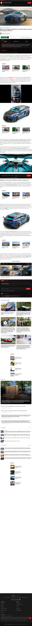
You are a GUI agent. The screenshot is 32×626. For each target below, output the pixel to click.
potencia (4, 256)
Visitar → (30, 293)
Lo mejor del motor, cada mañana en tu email (8, 175)
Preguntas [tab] (15, 41)
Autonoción (5, 624)
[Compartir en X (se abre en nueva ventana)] (8, 37)
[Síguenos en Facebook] (11, 296)
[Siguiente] (30, 48)
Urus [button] (11, 78)
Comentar (28, 288)
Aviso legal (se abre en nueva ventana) (14, 177)
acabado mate (2, 183)
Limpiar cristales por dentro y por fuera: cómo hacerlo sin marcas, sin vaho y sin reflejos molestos (7, 313)
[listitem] (6, 270)
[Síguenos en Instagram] (15, 296)
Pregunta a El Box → (4, 50)
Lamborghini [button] (10, 78)
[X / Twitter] (15, 600)
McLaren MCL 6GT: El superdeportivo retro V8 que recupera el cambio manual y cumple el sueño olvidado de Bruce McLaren (8, 346)
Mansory (12, 182)
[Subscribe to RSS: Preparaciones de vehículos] (10, 27)
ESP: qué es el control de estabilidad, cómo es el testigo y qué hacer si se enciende (13, 406)
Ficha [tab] (26, 41)
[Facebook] (12, 600)
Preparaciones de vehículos (4, 27)
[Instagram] (17, 600)
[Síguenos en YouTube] (18, 296)
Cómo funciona (15, 52)
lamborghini (2, 277)
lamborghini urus (8, 277)
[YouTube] (20, 600)
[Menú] (31, 5)
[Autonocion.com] (5, 5)
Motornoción (9, 624)
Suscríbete (28, 175)
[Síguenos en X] (13, 296)
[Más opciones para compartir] (10, 37)
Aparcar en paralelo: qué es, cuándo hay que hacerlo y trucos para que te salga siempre (14, 410)
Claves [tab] (5, 41)
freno (5, 209)
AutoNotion (12, 624)
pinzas (1, 209)
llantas (26, 206)
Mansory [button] (28, 56)
